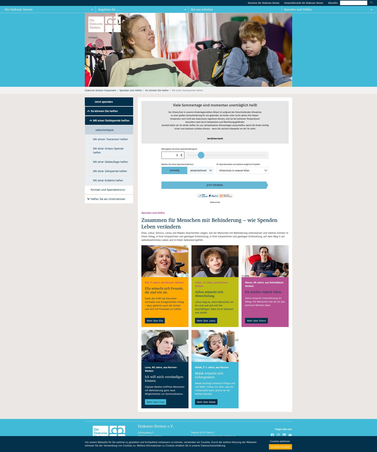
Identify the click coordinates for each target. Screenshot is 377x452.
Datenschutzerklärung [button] (213, 445)
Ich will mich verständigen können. (164, 379)
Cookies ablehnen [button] (280, 441)
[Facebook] (273, 435)
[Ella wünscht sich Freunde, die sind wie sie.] (164, 260)
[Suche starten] (371, 3)
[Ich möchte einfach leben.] (265, 260)
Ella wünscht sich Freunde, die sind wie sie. (164, 290)
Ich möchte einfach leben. (263, 292)
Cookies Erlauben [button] (280, 446)
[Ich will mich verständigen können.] (164, 345)
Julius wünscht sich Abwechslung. (209, 294)
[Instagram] (278, 435)
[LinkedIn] (284, 435)
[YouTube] (290, 435)
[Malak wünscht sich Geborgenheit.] (215, 345)
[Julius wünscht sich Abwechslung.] (215, 260)
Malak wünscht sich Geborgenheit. (209, 375)
